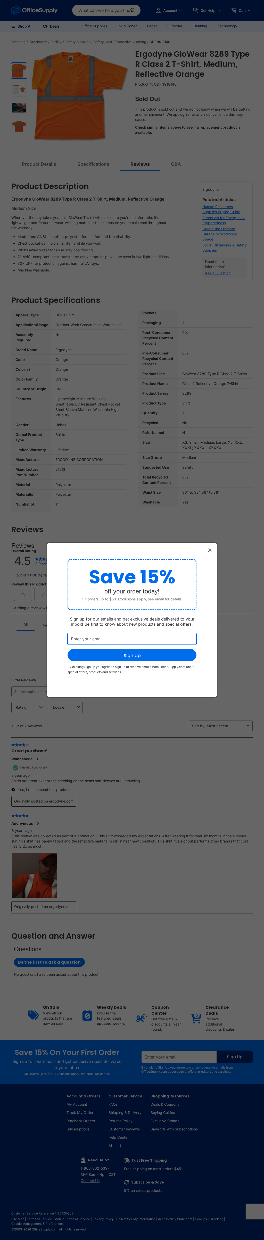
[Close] (210, 550)
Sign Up (132, 655)
